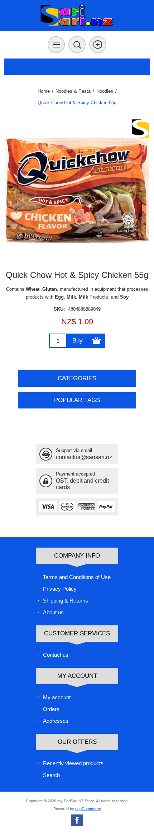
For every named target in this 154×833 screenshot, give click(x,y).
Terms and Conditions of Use (77, 577)
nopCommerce (88, 809)
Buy (77, 340)
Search (51, 775)
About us (53, 612)
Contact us (55, 655)
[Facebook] (77, 820)
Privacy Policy (60, 589)
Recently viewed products (73, 763)
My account (57, 697)
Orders (51, 709)
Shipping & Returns (65, 601)
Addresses (55, 721)
